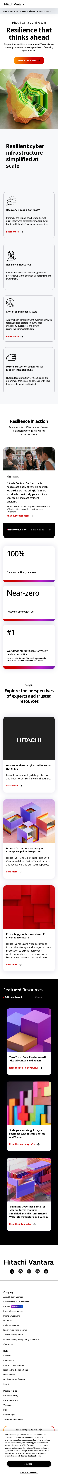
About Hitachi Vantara (13, 1297)
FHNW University (17, 529)
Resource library (10, 1395)
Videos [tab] (38, 997)
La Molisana (37, 529)
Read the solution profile (22, 1144)
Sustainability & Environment (16, 1301)
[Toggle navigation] (53, 4)
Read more (11, 871)
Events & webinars (11, 1316)
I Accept (29, 1463)
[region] (29, 1455)
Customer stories (10, 1400)
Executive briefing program (15, 1330)
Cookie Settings (29, 1472)
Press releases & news (13, 1311)
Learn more (12, 231)
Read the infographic (20, 1224)
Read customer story (18, 515)
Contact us (8, 1344)
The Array (7, 1405)
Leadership (8, 1320)
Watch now (12, 785)
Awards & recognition (13, 1334)
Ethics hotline (9, 1374)
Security (6, 1384)
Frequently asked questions (15, 1370)
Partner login (9, 1414)
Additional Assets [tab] (14, 997)
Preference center (11, 1325)
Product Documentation (14, 1365)
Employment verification (14, 1379)
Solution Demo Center (13, 1419)
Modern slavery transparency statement (21, 1339)
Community (8, 1360)
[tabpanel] (29, 1119)
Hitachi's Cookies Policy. (30, 1456)
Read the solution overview (23, 1067)
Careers (6, 1306)
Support (7, 1355)
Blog (5, 1409)
